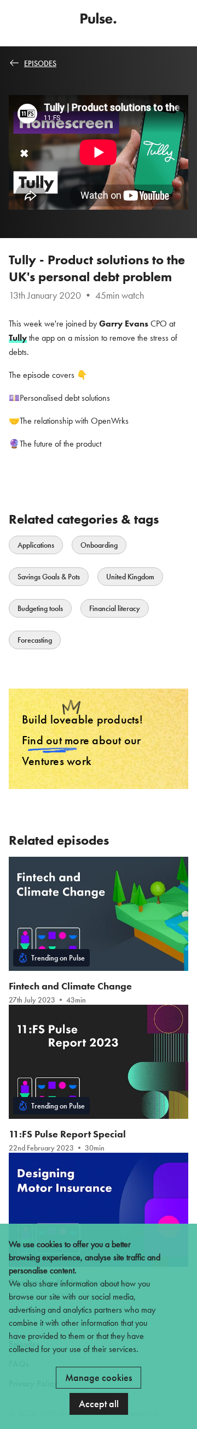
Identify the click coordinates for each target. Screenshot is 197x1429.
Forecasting (35, 640)
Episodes (40, 63)
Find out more (55, 740)
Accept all (99, 1403)
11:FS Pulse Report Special (67, 1134)
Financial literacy (114, 608)
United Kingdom (130, 577)
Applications (36, 545)
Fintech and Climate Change (70, 986)
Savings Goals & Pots (49, 577)
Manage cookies (98, 1377)
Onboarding (99, 545)
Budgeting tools (40, 608)
